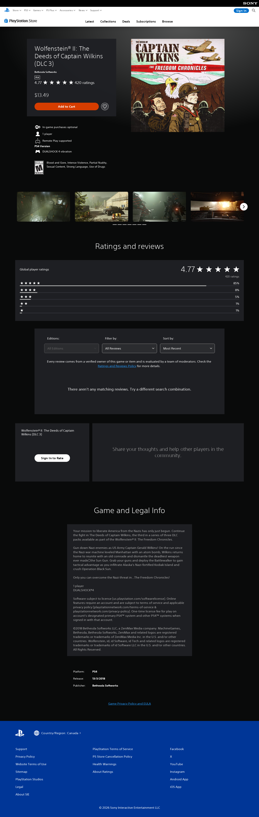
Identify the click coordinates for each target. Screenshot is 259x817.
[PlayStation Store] (21, 21)
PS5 (26, 10)
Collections (108, 21)
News (82, 10)
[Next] (244, 206)
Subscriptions (146, 21)
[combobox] (71, 348)
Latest (89, 21)
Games (37, 10)
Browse (167, 21)
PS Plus (50, 10)
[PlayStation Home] (7, 10)
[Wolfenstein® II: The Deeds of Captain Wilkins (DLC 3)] (43, 206)
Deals (126, 21)
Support (94, 10)
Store (16, 10)
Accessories (66, 10)
